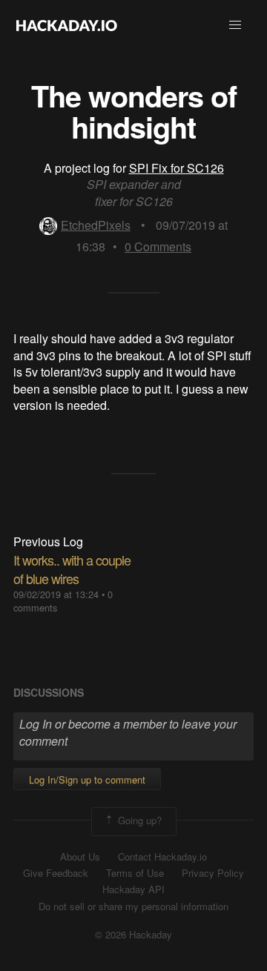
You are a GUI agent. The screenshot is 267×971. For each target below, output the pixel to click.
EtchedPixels (96, 224)
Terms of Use (135, 873)
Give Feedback (55, 873)
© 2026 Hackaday (133, 934)
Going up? (138, 820)
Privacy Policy (213, 873)
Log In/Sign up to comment (87, 779)
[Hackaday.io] (67, 25)
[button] (235, 25)
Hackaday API (133, 889)
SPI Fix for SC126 (176, 167)
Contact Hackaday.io (162, 857)
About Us (80, 857)
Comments (158, 246)
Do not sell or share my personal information (133, 906)
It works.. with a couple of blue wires (72, 569)
